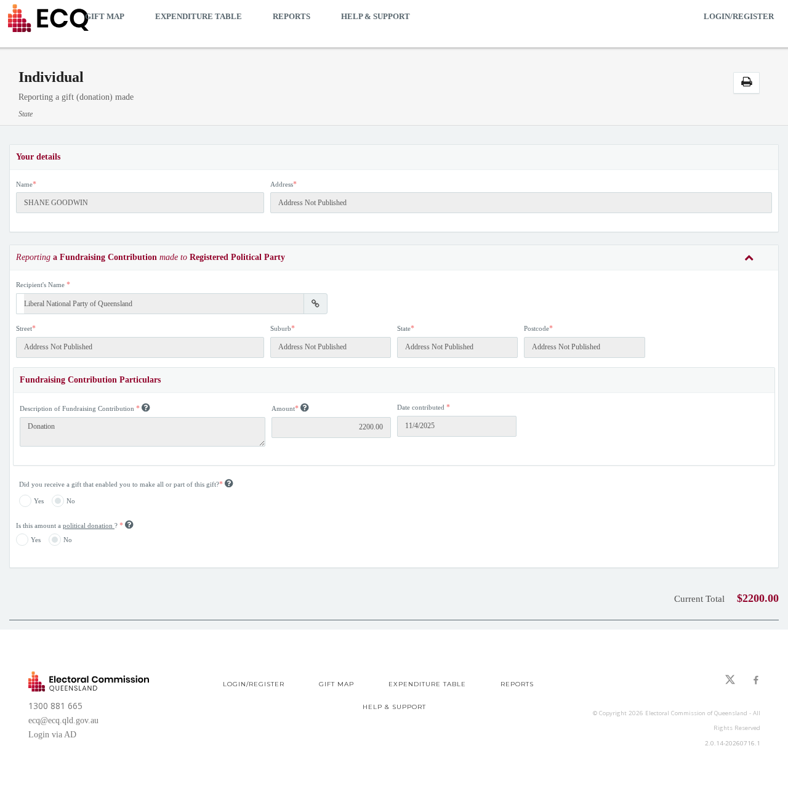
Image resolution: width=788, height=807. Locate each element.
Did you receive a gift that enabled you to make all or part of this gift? (119, 484)
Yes (39, 501)
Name (24, 184)
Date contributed (420, 407)
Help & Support (375, 16)
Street (24, 328)
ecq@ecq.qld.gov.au (63, 720)
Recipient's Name (40, 284)
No (70, 501)
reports (291, 16)
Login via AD (52, 734)
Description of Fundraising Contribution (77, 408)
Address (281, 184)
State (404, 328)
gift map (104, 16)
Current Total (699, 599)
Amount (283, 408)
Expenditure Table (198, 16)
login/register (739, 16)
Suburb (280, 328)
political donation (89, 525)
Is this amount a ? (67, 525)
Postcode (536, 328)
